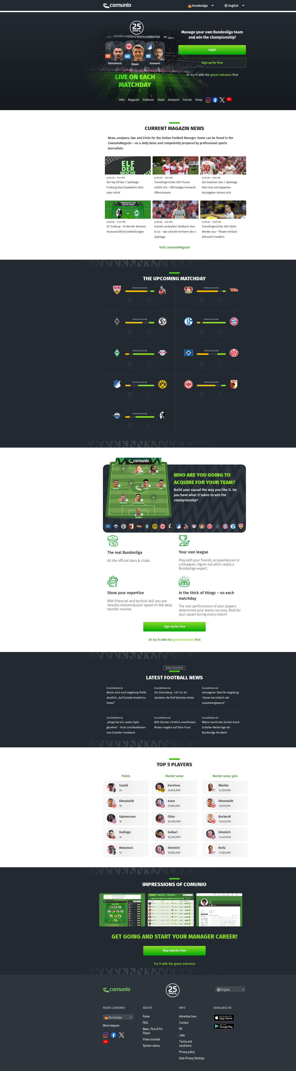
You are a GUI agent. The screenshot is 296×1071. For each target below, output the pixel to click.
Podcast (148, 100)
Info (121, 100)
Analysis (173, 100)
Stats (160, 100)
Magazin (133, 100)
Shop (198, 100)
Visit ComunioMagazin (174, 247)
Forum (187, 100)
